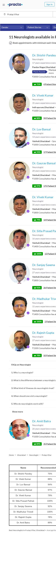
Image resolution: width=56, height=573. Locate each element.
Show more (17, 411)
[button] (12, 27)
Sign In (49, 4)
